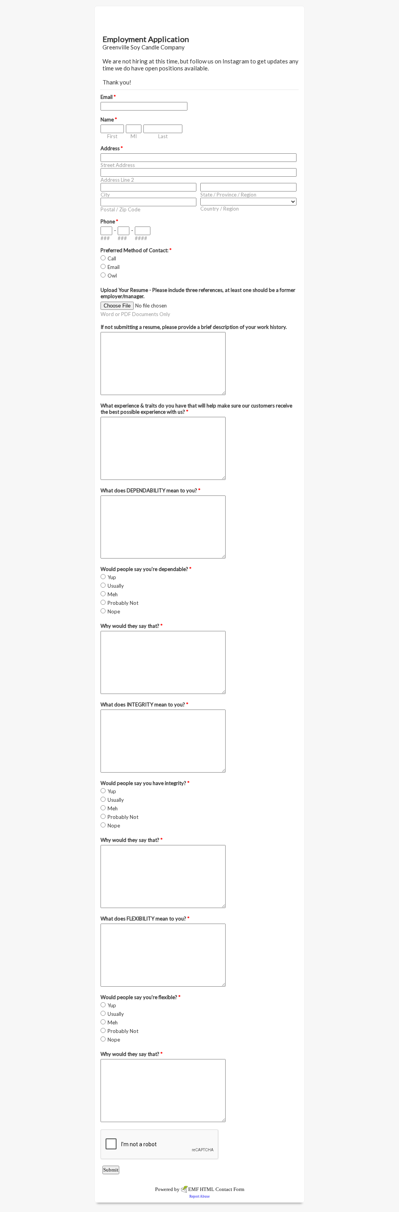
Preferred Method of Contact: (136, 250)
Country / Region (219, 209)
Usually (116, 586)
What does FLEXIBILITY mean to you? (145, 918)
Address (112, 148)
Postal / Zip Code (120, 209)
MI (134, 136)
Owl (112, 275)
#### (141, 238)
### (105, 238)
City (105, 194)
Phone (109, 221)
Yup (112, 577)
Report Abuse (199, 1196)
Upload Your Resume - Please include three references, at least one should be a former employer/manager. (198, 293)
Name (109, 119)
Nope (114, 611)
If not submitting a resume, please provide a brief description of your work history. (194, 327)
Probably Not (123, 603)
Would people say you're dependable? (146, 569)
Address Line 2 (117, 180)
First (112, 136)
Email (108, 97)
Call (112, 258)
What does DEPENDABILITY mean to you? (150, 490)
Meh (113, 594)
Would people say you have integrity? (145, 783)
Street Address (118, 165)
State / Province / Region (228, 194)
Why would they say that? (131, 626)
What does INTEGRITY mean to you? (144, 704)
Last (163, 136)
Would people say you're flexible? (140, 997)
